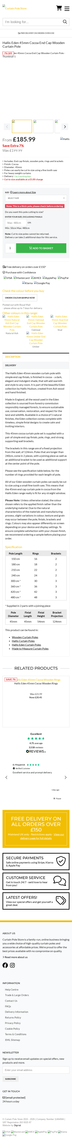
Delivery (10, 365)
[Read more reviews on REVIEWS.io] (36, 752)
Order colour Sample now (20, 297)
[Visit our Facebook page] (5, 965)
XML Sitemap (12, 1039)
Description (12, 356)
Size (20, 192)
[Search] (65, 22)
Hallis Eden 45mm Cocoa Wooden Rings (36, 683)
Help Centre (11, 989)
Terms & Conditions (15, 1034)
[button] (7, 777)
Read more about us (16, 957)
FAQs (8, 1006)
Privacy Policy (13, 1022)
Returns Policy (13, 1017)
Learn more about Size (24, 192)
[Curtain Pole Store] (14, 8)
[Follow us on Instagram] (12, 965)
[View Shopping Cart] (59, 8)
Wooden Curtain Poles (25, 637)
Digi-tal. (17, 1125)
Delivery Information (16, 1011)
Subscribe (10, 1079)
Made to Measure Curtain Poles (30, 648)
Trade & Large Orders (17, 995)
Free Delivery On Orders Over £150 (37, 33)
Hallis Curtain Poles (23, 640)
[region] (36, 777)
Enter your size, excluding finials (23, 217)
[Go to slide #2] (43, 126)
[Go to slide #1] (22, 126)
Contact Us (11, 1000)
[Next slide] (64, 85)
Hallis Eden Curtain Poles (26, 644)
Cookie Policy (12, 1028)
